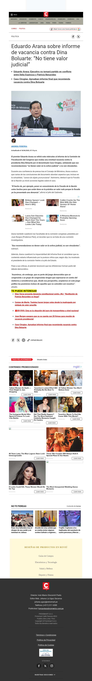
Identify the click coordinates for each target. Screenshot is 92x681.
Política (15, 36)
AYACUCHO (23, 19)
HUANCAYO (61, 19)
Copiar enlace (36, 340)
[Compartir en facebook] (73, 36)
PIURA (48, 23)
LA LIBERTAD (22, 23)
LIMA (42, 23)
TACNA (61, 23)
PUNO (54, 23)
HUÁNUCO (71, 19)
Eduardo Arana (42, 359)
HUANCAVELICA (50, 19)
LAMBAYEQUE (33, 23)
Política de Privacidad (46, 640)
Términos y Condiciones (46, 635)
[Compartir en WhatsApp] (23, 340)
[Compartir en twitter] (78, 36)
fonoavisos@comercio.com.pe (50, 609)
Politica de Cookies (46, 645)
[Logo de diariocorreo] (46, 15)
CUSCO (40, 19)
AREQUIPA (14, 19)
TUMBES (68, 23)
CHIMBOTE (32, 19)
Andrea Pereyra (19, 146)
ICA (78, 19)
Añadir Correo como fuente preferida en (65, 29)
